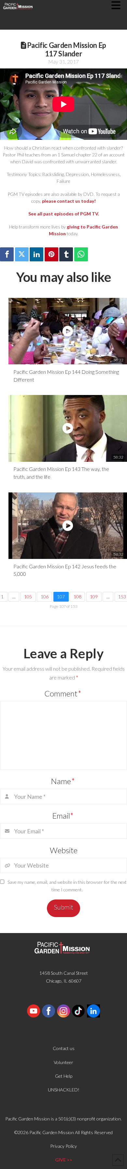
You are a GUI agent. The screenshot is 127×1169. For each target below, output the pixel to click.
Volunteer (63, 1062)
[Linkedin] (36, 254)
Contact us (64, 1048)
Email (63, 815)
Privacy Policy (63, 1146)
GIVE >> (63, 1159)
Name (63, 781)
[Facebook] (7, 254)
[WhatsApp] (81, 254)
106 (45, 596)
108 (77, 596)
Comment (62, 693)
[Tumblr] (66, 254)
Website (64, 850)
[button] (119, 5)
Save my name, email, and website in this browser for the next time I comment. (67, 886)
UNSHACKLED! (63, 1089)
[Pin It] (51, 254)
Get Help (63, 1076)
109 (94, 596)
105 (28, 596)
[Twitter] (22, 254)
